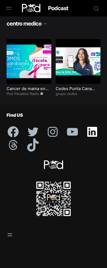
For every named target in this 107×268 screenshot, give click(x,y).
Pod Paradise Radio (23, 93)
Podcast (58, 8)
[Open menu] (10, 234)
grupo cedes (66, 93)
